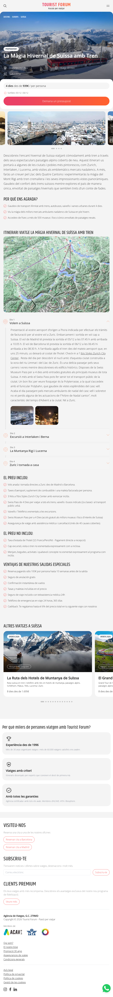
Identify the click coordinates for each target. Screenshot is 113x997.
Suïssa (23, 17)
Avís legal (8, 970)
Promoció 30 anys (13, 951)
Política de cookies (13, 978)
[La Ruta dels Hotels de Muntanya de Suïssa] (48, 664)
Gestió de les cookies (15, 982)
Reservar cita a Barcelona (19, 839)
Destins (7, 17)
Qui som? (8, 943)
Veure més (11, 901)
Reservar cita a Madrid (17, 847)
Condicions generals (14, 959)
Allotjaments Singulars (19, 666)
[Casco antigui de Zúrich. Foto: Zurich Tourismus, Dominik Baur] (22, 415)
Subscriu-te (101, 872)
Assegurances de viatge (16, 955)
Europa (15, 17)
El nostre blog (11, 947)
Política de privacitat (14, 974)
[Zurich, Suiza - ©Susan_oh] (46, 415)
